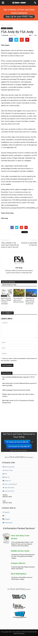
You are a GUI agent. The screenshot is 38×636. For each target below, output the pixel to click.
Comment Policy (9, 491)
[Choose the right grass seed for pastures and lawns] (19, 293)
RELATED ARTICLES (8, 282)
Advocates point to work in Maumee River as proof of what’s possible (19, 384)
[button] (35, 2)
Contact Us (7, 480)
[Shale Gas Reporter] (19, 608)
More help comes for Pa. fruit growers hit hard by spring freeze (18, 401)
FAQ (5, 474)
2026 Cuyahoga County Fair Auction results (16, 390)
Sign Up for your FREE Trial (19, 16)
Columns (4, 28)
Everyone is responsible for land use (29, 244)
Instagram (7, 519)
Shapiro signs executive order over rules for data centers (18, 395)
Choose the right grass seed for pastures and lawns (18, 300)
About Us (7, 477)
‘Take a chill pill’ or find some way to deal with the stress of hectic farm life (10, 245)
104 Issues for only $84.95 (19, 446)
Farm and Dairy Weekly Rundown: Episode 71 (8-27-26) (18, 378)
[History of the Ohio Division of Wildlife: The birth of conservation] (6, 293)
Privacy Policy (8, 470)
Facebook (6, 512)
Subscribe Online (9, 487)
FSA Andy (10, 28)
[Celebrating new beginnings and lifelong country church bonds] (31, 293)
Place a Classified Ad (10, 484)
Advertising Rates (9, 467)
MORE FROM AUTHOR (9, 285)
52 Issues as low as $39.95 (17, 442)
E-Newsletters (8, 522)
